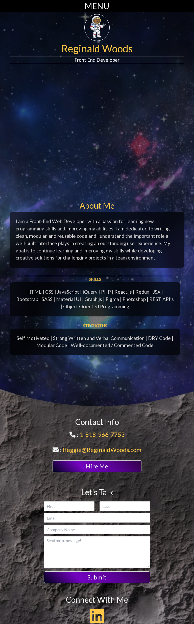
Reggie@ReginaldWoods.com (102, 449)
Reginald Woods (97, 48)
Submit (97, 577)
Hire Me (97, 466)
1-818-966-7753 (102, 434)
